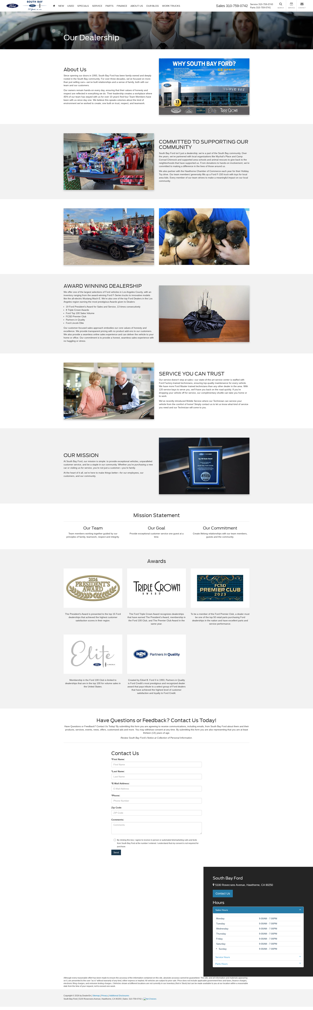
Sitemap (96, 996)
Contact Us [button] (223, 893)
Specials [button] (83, 6)
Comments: (117, 819)
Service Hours (222, 957)
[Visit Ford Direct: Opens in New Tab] (150, 999)
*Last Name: (118, 771)
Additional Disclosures (119, 996)
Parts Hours (221, 964)
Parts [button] (109, 6)
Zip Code (116, 807)
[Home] (54, 6)
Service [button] (97, 6)
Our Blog (152, 6)
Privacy (104, 996)
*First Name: (118, 759)
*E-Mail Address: (120, 783)
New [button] (61, 6)
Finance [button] (122, 6)
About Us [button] (136, 6)
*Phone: (115, 795)
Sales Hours (221, 910)
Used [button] (70, 6)
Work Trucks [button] (171, 6)
